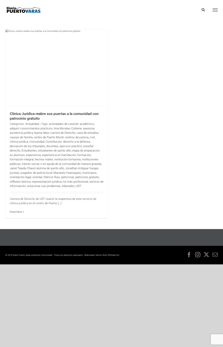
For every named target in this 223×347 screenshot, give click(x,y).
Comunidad (36, 141)
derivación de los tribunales (27, 146)
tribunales (68, 186)
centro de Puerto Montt (49, 137)
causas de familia (21, 137)
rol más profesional (75, 181)
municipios (89, 172)
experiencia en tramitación (59, 155)
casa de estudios (88, 132)
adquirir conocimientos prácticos (31, 128)
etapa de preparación (85, 150)
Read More (16, 211)
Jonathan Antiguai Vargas (81, 168)
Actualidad (32, 124)
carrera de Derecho (63, 132)
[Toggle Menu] (215, 9)
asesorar (89, 128)
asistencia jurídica (21, 132)
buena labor (41, 132)
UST (78, 186)
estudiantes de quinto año (54, 150)
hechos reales (44, 159)
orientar (37, 177)
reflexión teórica (20, 181)
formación (84, 155)
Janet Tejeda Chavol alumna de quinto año (37, 168)
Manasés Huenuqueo (67, 172)
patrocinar (67, 177)
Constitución (53, 141)
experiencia (33, 155)
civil (92, 137)
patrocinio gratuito (87, 177)
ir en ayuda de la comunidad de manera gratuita (70, 164)
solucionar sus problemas (44, 186)
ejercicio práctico (71, 146)
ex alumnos (17, 155)
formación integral (22, 159)
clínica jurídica (19, 141)
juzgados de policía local (36, 172)
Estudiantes (29, 150)
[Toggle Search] (203, 9)
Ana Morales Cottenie (68, 128)
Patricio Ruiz (52, 177)
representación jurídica (46, 181)
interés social (30, 164)
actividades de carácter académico (71, 124)
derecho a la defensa (76, 141)
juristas (14, 172)
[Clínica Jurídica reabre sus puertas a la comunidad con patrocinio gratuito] (56, 67)
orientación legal (20, 177)
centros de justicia (77, 137)
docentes (52, 146)
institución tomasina (67, 159)
